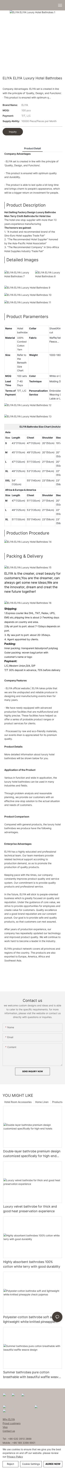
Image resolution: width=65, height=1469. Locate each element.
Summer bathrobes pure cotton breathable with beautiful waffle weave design (31, 1374)
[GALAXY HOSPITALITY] (40, 1406)
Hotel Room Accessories (18, 1101)
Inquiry (13, 131)
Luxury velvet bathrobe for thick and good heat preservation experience (30, 1209)
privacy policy (15, 1456)
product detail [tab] (32, 148)
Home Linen (42, 1101)
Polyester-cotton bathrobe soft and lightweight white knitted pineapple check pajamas (29, 1319)
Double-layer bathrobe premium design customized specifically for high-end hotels (31, 1153)
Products (57, 1101)
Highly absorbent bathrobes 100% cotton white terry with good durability (31, 1264)
